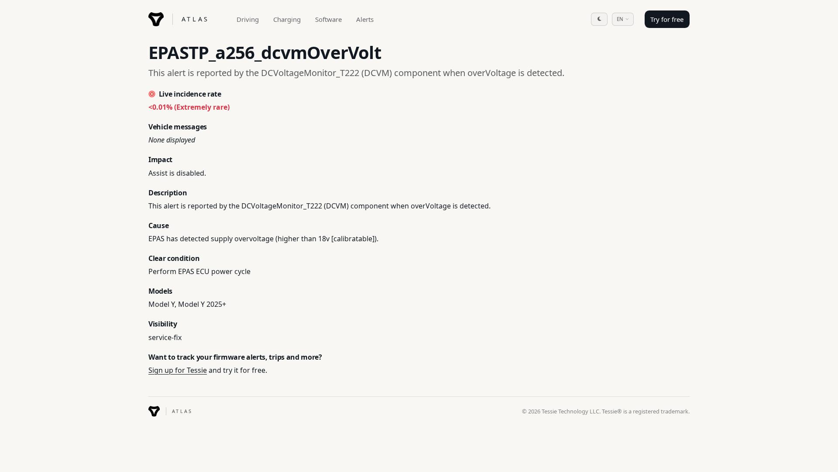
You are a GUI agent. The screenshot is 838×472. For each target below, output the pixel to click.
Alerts (365, 19)
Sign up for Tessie (177, 370)
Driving (248, 19)
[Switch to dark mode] (599, 19)
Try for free (666, 19)
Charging (287, 19)
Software (328, 19)
